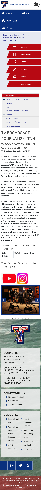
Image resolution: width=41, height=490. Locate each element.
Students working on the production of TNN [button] (12, 318)
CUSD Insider (13, 401)
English (9, 103)
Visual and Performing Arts (17, 122)
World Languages (13, 126)
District (10, 13)
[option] (20, 300)
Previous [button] (4, 300)
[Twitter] (20, 470)
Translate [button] (11, 28)
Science (9, 115)
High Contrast (33, 485)
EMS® (36, 480)
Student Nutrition (15, 404)
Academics (14, 35)
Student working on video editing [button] (25, 318)
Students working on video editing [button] (32, 318)
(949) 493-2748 (12, 383)
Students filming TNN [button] (9, 318)
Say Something (29, 450)
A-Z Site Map (21, 487)
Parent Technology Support (28, 422)
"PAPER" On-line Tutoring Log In (28, 433)
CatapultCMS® (28, 480)
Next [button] (37, 300)
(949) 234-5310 (12, 367)
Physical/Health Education (17, 111)
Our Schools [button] (12, 21)
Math (8, 107)
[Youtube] (28, 470)
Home (5, 35)
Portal (29, 13)
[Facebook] (4, 470)
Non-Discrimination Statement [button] (14, 485)
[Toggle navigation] (37, 4)
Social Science (12, 118)
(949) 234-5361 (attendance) (19, 370)
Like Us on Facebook (16, 397)
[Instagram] (12, 470)
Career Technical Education (17, 99)
